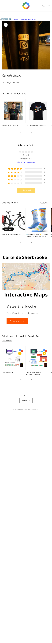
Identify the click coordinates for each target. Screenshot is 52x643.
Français (24, 400)
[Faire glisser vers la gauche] (20, 133)
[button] (3, 6)
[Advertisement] (26, 528)
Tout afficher (45, 203)
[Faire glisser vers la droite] (31, 133)
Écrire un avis (26, 190)
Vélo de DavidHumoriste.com (11, 235)
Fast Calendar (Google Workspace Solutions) (33, 373)
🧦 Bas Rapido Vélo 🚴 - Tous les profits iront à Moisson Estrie (37, 236)
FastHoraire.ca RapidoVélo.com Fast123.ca (27, 409)
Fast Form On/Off (8, 372)
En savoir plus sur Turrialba (24, 19)
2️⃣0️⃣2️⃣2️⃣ (6, 19)
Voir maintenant (17, 321)
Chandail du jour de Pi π (10, 125)
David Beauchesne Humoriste (36, 125)
